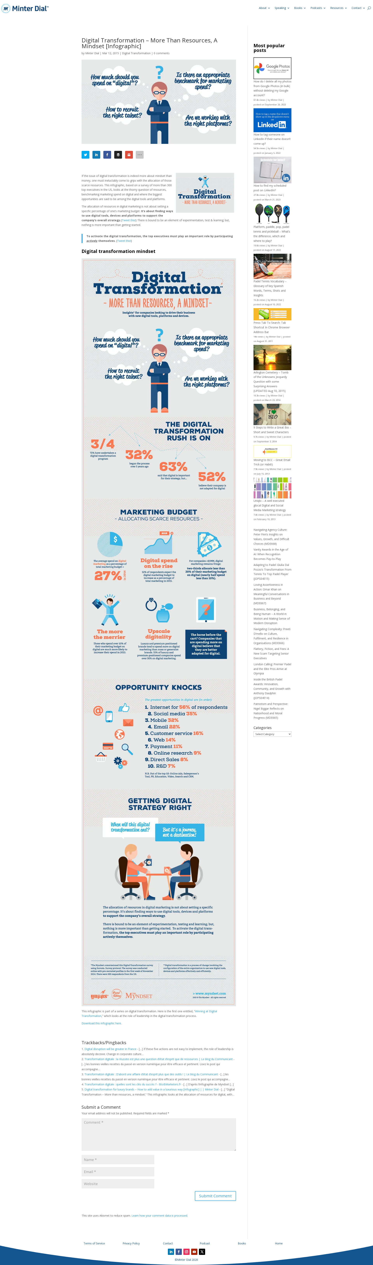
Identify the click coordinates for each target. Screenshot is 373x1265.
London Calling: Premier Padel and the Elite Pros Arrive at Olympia (272, 668)
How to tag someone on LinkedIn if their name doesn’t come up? (272, 139)
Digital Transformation (136, 53)
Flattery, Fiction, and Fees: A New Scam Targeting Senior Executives (271, 653)
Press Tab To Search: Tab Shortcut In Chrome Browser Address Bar (272, 327)
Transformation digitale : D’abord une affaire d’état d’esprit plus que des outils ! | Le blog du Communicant (151, 1074)
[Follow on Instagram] (186, 1252)
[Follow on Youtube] (194, 1252)
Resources (336, 8)
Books (298, 8)
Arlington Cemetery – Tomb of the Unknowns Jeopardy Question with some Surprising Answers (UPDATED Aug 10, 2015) (271, 382)
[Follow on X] (202, 1252)
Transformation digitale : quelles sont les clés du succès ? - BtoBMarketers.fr (133, 1084)
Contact (357, 8)
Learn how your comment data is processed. (160, 1215)
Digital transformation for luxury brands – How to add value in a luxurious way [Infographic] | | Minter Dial (152, 1089)
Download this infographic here (101, 1023)
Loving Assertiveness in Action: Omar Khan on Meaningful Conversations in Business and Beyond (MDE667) (271, 594)
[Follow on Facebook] (179, 1252)
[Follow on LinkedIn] (171, 1252)
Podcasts (316, 8)
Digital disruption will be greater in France (110, 1049)
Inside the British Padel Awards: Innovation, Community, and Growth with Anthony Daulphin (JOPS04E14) (272, 689)
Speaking (280, 8)
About (263, 8)
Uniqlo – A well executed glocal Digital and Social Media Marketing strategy (270, 505)
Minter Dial (92, 53)
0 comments (162, 53)
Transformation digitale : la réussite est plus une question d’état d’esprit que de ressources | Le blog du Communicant (159, 1059)
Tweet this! (129, 220)
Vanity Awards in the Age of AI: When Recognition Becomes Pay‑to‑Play (271, 554)
